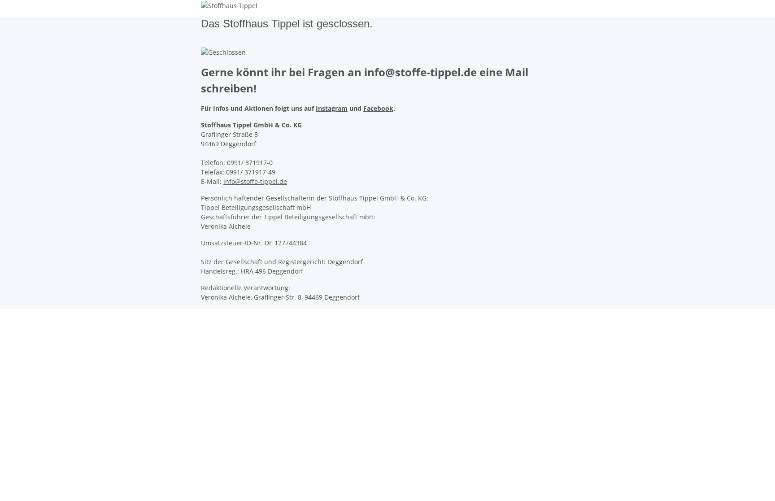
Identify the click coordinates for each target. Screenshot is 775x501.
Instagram (332, 108)
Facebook (378, 108)
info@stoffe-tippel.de (255, 181)
